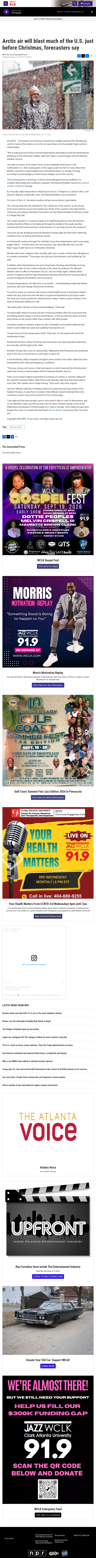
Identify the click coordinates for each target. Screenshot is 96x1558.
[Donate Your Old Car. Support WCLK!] (48, 1320)
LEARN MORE (48, 1366)
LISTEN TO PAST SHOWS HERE (48, 1276)
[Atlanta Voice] (48, 1128)
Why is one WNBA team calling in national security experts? (27, 1061)
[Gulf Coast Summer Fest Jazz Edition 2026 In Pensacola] (48, 740)
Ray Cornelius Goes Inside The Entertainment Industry (48, 1267)
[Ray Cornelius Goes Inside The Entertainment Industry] (48, 1221)
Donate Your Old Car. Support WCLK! (48, 1360)
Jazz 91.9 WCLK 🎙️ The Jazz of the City (19, 995)
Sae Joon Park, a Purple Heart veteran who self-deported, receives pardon (33, 1077)
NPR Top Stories (16, 427)
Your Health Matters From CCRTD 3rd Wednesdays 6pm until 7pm (48, 904)
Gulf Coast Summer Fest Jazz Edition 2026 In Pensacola (48, 791)
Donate (86, 3)
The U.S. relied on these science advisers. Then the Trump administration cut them (37, 1045)
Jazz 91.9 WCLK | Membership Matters (48, 19)
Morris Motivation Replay (48, 672)
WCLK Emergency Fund (48, 1509)
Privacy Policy (60, 1535)
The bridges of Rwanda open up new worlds (20, 1029)
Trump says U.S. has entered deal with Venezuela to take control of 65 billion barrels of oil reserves (44, 1069)
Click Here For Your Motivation (48, 685)
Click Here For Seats (48, 566)
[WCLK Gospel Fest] (48, 509)
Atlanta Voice (48, 1167)
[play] (6, 11)
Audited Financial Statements (61, 1541)
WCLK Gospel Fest (48, 560)
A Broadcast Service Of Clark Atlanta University (44, 1536)
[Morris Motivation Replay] (48, 622)
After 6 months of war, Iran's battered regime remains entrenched (29, 1085)
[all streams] (92, 11)
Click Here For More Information (48, 797)
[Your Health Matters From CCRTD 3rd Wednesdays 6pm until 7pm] (48, 853)
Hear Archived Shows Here (48, 916)
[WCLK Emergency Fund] (48, 1440)
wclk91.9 (40, 995)
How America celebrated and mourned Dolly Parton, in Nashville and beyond (34, 1053)
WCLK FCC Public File (81, 1535)
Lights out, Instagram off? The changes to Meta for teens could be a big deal (34, 1037)
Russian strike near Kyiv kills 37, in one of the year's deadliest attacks (32, 1013)
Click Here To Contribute (48, 1515)
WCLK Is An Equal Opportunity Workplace (43, 1542)
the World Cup (58, 410)
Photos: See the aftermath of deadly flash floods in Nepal (26, 1021)
